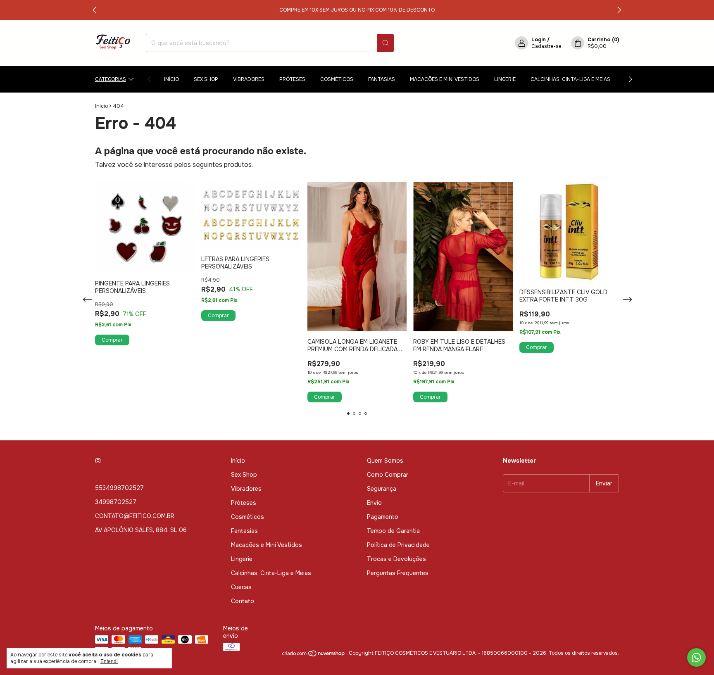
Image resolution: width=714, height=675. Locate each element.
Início (171, 79)
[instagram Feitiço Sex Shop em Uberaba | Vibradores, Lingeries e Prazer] (98, 460)
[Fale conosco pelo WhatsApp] (696, 657)
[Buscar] (385, 43)
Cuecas (241, 587)
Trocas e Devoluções (396, 559)
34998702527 (115, 502)
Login (538, 39)
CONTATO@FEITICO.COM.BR (134, 516)
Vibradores (248, 79)
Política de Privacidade (398, 545)
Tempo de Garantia (393, 531)
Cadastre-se (546, 46)
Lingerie (505, 79)
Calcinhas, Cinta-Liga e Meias (570, 79)
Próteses (292, 79)
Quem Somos (385, 460)
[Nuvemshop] (314, 655)
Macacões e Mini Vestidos (444, 79)
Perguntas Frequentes (397, 573)
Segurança (381, 488)
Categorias (110, 79)
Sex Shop (206, 79)
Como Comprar (387, 474)
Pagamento (382, 517)
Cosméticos (336, 79)
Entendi (109, 661)
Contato (242, 601)
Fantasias (381, 79)
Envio (374, 502)
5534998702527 (119, 488)
